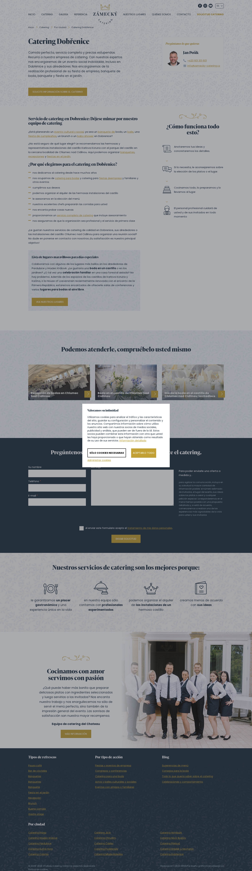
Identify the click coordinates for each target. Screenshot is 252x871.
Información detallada (132, 440)
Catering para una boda (109, 776)
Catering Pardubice (39, 843)
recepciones (36, 156)
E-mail (32, 495)
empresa (116, 178)
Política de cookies (38, 869)
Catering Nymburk (171, 832)
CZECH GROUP (180, 865)
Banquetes (34, 776)
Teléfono (33, 481)
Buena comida (37, 809)
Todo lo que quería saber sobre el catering (187, 776)
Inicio (31, 14)
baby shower (85, 136)
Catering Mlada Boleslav (108, 854)
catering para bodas (67, 178)
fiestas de (105, 178)
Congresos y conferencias (111, 771)
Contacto (184, 14)
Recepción (34, 798)
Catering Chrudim (105, 838)
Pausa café (35, 765)
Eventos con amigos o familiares (114, 787)
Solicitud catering (210, 14)
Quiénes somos (161, 14)
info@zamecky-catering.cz (203, 65)
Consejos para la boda (175, 771)
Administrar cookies (99, 460)
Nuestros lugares (134, 14)
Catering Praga (37, 832)
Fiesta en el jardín (38, 792)
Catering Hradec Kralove (42, 838)
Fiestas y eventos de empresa (113, 765)
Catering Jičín (102, 832)
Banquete (34, 787)
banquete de (106, 132)
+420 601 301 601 (197, 60)
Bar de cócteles (37, 771)
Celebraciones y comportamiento (182, 782)
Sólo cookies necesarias (106, 453)
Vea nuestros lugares (50, 302)
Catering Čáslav (103, 843)
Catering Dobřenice (172, 854)
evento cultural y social (69, 132)
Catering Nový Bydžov (173, 838)
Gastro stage (36, 814)
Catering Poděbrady (106, 849)
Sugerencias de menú (175, 765)
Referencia (80, 14)
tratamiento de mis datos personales (150, 528)
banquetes (127, 152)
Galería (63, 14)
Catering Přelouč (170, 843)
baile (130, 132)
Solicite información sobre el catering (58, 91)
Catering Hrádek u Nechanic (177, 849)
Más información (76, 734)
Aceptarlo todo (143, 453)
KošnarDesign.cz (215, 865)
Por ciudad (60, 27)
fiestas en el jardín (58, 156)
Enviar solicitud (126, 539)
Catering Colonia (38, 854)
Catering (47, 14)
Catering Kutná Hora (40, 849)
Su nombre (34, 467)
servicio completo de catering (75, 215)
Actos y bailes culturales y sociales (115, 782)
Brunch (32, 803)
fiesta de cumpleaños (42, 136)
